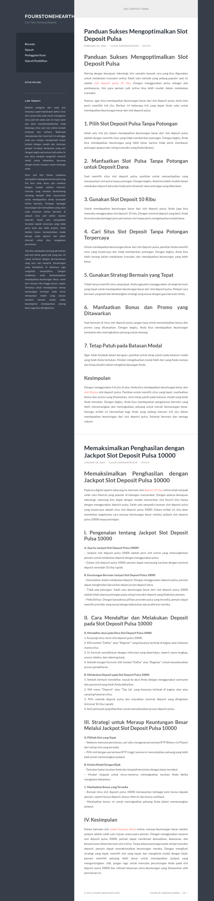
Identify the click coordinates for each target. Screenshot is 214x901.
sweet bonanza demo (123, 829)
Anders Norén (171, 893)
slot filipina (91, 392)
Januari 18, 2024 (94, 462)
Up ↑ (185, 893)
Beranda (30, 44)
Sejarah (29, 49)
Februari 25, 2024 (95, 46)
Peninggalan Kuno (35, 55)
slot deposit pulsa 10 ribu (112, 83)
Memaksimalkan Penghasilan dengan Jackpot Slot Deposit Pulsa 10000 (134, 451)
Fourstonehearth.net (55, 16)
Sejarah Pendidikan (36, 60)
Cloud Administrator (124, 46)
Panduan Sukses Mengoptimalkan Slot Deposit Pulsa (136, 34)
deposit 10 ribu (153, 490)
